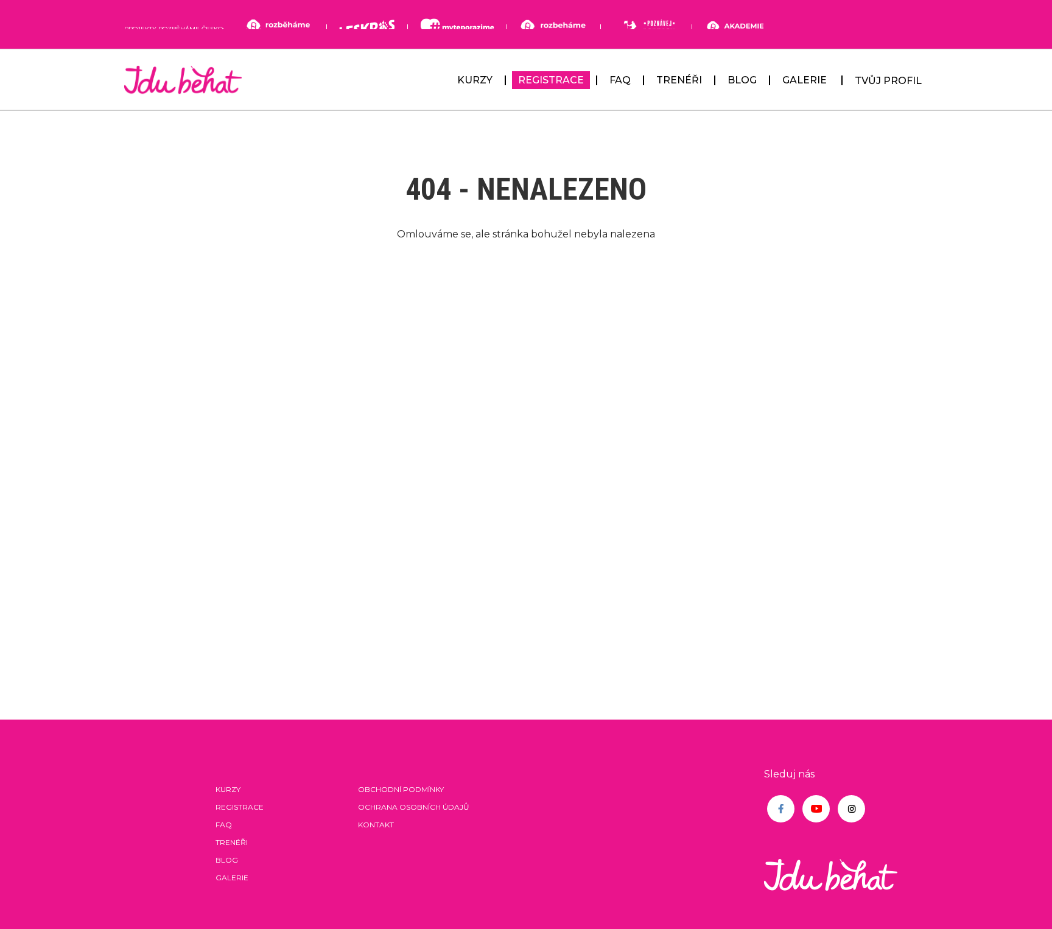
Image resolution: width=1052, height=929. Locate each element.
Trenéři (679, 80)
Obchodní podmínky (401, 789)
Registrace (551, 80)
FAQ (620, 80)
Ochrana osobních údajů (413, 807)
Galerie (804, 80)
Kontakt (376, 824)
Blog (742, 80)
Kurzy (475, 80)
